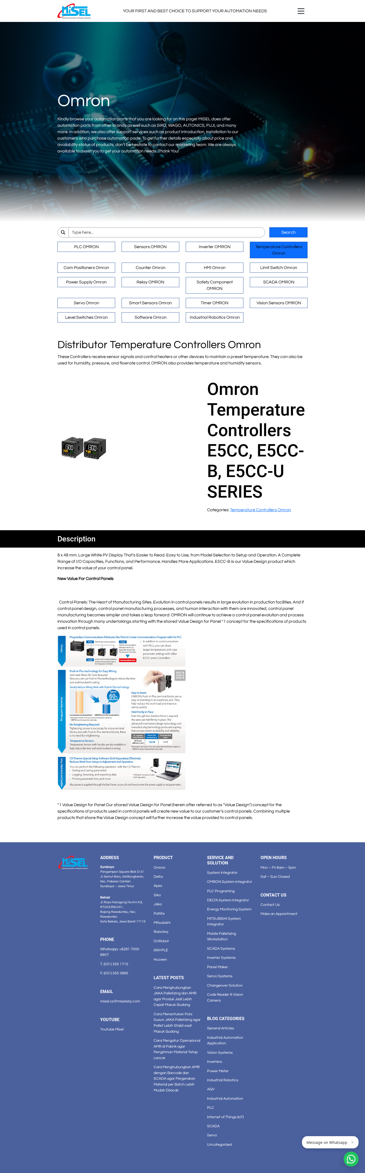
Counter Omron (150, 268)
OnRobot (161, 941)
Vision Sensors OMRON (279, 303)
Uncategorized (219, 1145)
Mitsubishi (162, 923)
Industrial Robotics (222, 1080)
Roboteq (161, 932)
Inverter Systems (221, 958)
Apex (158, 886)
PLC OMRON (86, 247)
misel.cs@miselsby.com (120, 1001)
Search (288, 232)
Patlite (159, 914)
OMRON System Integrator (229, 882)
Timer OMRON (214, 303)
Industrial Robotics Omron (215, 317)
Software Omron (150, 317)
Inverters (214, 1062)
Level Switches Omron (86, 317)
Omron (159, 868)
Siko (157, 895)
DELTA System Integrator (228, 900)
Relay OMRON (150, 282)
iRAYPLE (161, 950)
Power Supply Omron (86, 282)
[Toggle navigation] (301, 11)
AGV (211, 1089)
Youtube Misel (112, 1029)
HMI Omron (215, 268)
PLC (210, 1108)
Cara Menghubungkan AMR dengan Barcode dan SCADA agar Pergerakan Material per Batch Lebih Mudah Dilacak (177, 1078)
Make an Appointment (279, 914)
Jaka (158, 904)
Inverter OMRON (215, 247)
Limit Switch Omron (278, 268)
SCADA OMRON (278, 282)
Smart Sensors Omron (150, 303)
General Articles (220, 1028)
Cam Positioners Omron (86, 268)
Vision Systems (220, 1053)
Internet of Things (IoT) (225, 1117)
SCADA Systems (221, 949)
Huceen (160, 959)
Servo (212, 1135)
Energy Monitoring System (229, 909)
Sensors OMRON (150, 247)
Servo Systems (219, 976)
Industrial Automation (225, 1099)
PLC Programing (221, 891)
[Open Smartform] (351, 1159)
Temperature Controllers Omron (278, 250)
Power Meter (218, 1071)
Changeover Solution (225, 985)
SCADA (213, 1126)
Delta (158, 877)
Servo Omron (86, 303)
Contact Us (270, 905)
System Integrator (222, 873)
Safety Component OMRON (215, 285)
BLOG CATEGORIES (225, 1018)
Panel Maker (217, 967)
